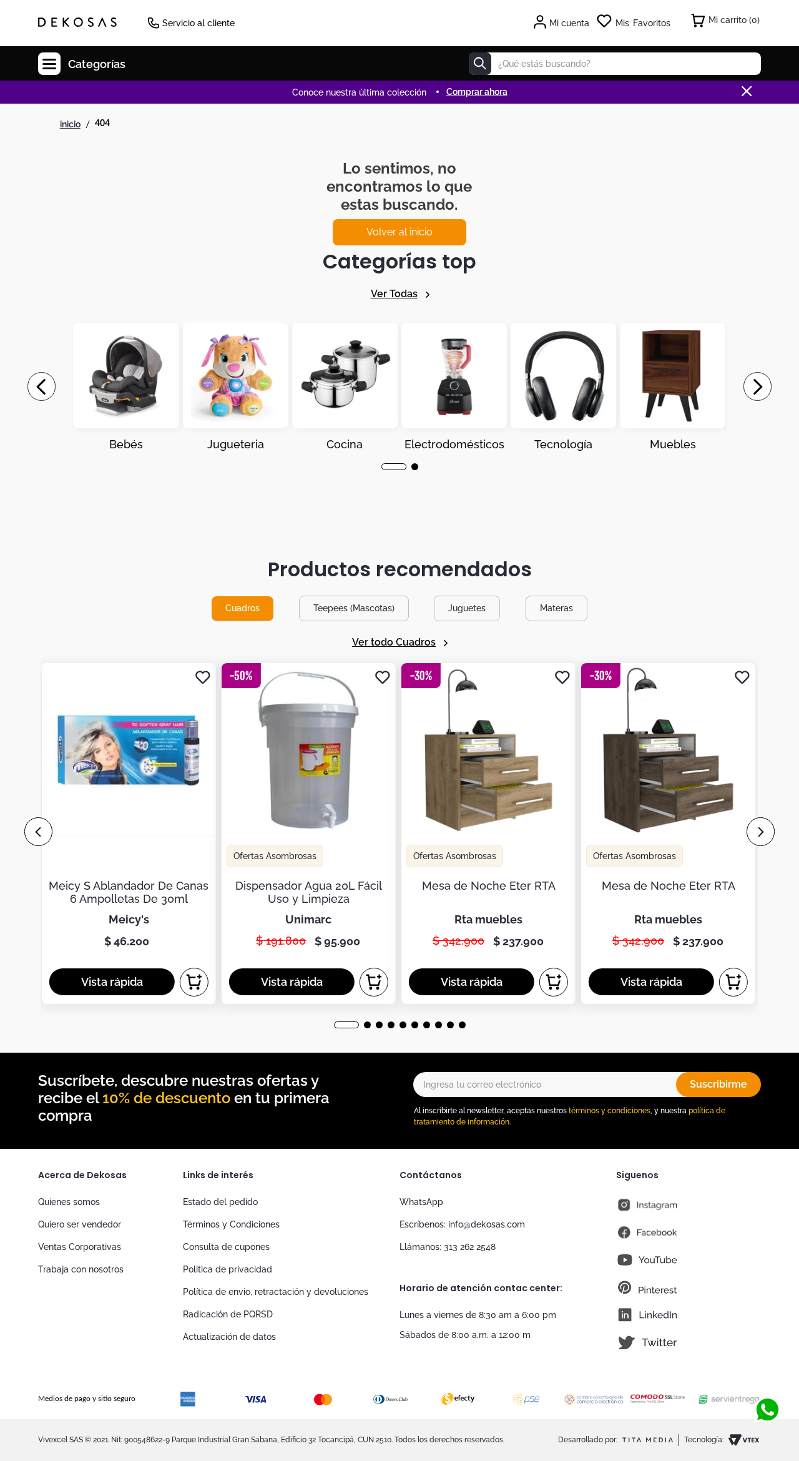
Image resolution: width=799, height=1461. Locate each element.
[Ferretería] (563, 386)
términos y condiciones (609, 1110)
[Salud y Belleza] (345, 386)
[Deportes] (454, 386)
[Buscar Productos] (480, 63)
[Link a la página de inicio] (70, 124)
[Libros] (672, 386)
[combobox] (615, 63)
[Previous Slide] (41, 386)
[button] (384, 466)
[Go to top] (767, 1368)
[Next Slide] (757, 386)
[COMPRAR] (194, 982)
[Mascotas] (235, 386)
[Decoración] (126, 386)
